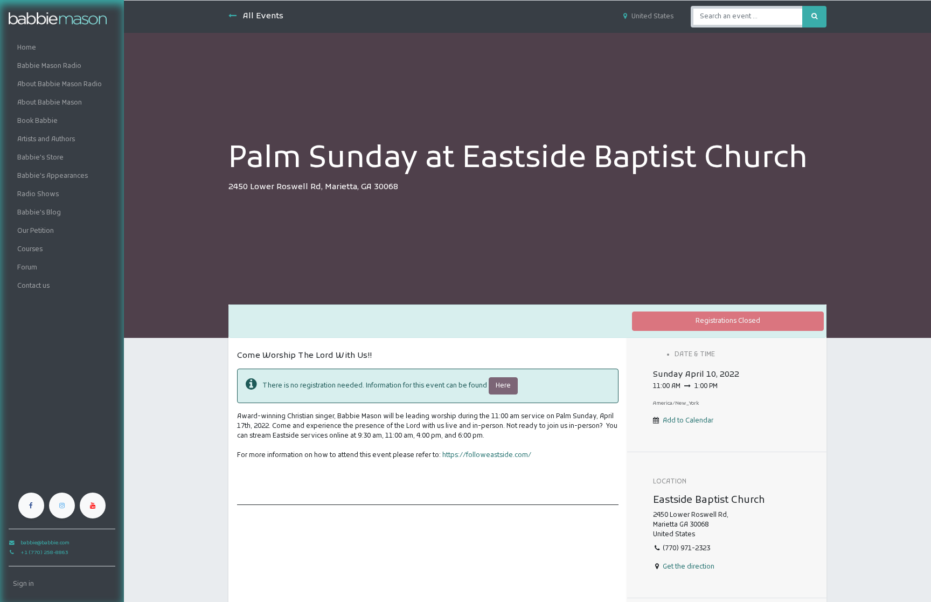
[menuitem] (62, 48)
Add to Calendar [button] (688, 421)
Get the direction (688, 567)
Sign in (23, 584)
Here (503, 386)
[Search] (814, 16)
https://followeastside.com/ (486, 455)
